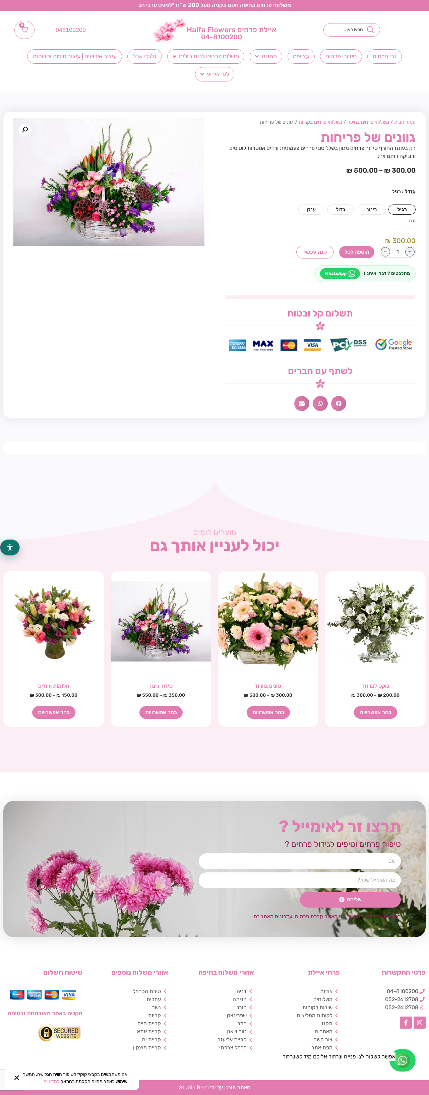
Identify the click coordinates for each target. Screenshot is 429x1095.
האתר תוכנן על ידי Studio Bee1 (214, 1087)
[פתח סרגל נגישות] (10, 547)
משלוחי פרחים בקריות (320, 122)
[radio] (402, 210)
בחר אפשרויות (375, 712)
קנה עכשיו (315, 252)
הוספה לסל (357, 252)
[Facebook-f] (406, 1023)
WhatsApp (336, 273)
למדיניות (51, 1081)
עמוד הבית (405, 122)
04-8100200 (221, 37)
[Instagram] (420, 1023)
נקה (412, 220)
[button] (338, 403)
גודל (410, 191)
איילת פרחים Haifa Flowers (231, 29)
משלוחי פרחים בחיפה (368, 122)
